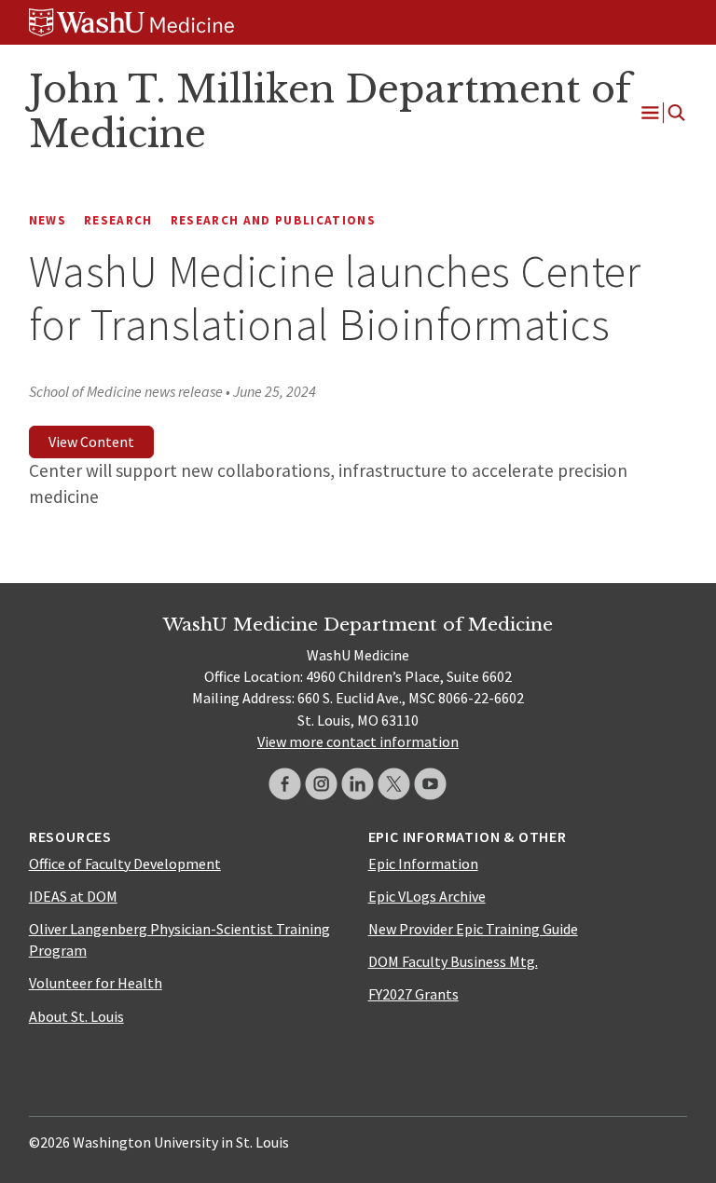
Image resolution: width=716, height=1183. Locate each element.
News (47, 220)
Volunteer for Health (95, 982)
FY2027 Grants (413, 994)
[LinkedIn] (357, 784)
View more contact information (358, 741)
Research (118, 220)
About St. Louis (76, 1016)
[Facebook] (284, 784)
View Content (91, 441)
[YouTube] (430, 784)
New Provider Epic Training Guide (473, 928)
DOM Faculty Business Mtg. (453, 961)
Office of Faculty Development (125, 863)
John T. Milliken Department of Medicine (330, 111)
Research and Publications (273, 220)
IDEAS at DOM (73, 896)
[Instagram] (321, 784)
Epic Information (423, 863)
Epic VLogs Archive (427, 896)
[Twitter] (394, 784)
